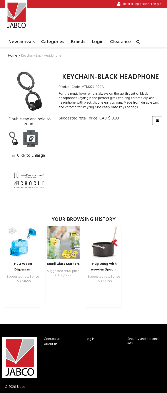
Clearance (120, 42)
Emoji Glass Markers (63, 264)
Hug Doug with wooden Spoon (104, 266)
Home (12, 56)
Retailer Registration (136, 4)
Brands (78, 42)
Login (98, 42)
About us (50, 344)
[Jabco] (16, 15)
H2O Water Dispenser (23, 266)
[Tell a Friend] (157, 120)
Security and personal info (143, 341)
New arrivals (21, 42)
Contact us (52, 339)
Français (156, 4)
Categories (52, 42)
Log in (90, 339)
